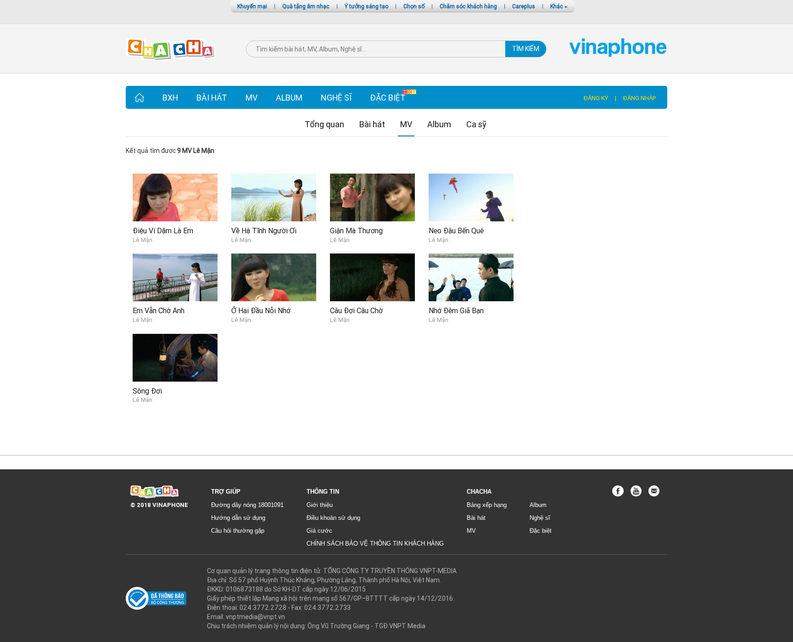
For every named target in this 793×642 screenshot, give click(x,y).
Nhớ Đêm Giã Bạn (456, 310)
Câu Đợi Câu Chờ (356, 310)
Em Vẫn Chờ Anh (158, 310)
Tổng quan (324, 124)
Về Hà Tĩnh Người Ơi (263, 230)
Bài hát (211, 97)
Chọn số (413, 6)
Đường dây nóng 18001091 (247, 504)
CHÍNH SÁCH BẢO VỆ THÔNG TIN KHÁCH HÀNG (375, 543)
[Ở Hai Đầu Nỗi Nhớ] (273, 277)
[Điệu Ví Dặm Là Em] (175, 196)
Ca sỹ (476, 124)
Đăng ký (596, 98)
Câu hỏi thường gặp (237, 530)
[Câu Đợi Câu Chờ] (372, 277)
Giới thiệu (320, 504)
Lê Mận (142, 240)
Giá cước (319, 530)
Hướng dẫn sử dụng (238, 517)
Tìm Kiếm (525, 49)
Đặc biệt (388, 97)
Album (289, 97)
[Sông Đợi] (175, 357)
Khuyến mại (252, 6)
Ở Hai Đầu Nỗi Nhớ (260, 310)
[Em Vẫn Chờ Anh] (175, 277)
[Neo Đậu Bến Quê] (471, 196)
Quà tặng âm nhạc (305, 6)
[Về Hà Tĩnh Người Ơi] (273, 196)
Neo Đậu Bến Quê (456, 230)
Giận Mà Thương (356, 230)
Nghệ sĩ (336, 97)
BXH (170, 97)
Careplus (523, 6)
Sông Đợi (147, 390)
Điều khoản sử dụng (333, 517)
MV (251, 97)
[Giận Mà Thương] (372, 196)
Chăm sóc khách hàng (468, 6)
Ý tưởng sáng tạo (366, 6)
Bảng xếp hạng (487, 504)
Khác (557, 6)
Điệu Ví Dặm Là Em (163, 230)
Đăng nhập (639, 98)
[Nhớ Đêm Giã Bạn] (471, 277)
